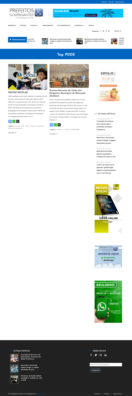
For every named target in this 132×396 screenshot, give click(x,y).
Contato (111, 2)
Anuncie (104, 2)
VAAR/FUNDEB (75, 129)
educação (17, 126)
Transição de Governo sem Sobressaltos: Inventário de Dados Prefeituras (31, 357)
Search (116, 31)
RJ (62, 129)
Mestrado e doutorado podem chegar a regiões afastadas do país (58, 41)
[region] (107, 379)
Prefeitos (32, 126)
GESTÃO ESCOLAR (18, 92)
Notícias (23, 25)
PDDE (27, 126)
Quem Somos (119, 2)
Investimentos (48, 25)
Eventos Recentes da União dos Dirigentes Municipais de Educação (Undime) (67, 93)
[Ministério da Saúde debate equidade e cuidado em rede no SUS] (14, 379)
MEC (23, 126)
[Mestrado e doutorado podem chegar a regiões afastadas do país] (14, 368)
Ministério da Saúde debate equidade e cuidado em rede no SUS (92, 41)
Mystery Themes (41, 394)
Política (33, 25)
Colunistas (79, 25)
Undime (67, 129)
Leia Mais (11, 133)
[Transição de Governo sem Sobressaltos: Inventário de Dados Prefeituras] (14, 358)
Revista (91, 25)
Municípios (12, 25)
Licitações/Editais (63, 25)
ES (56, 129)
